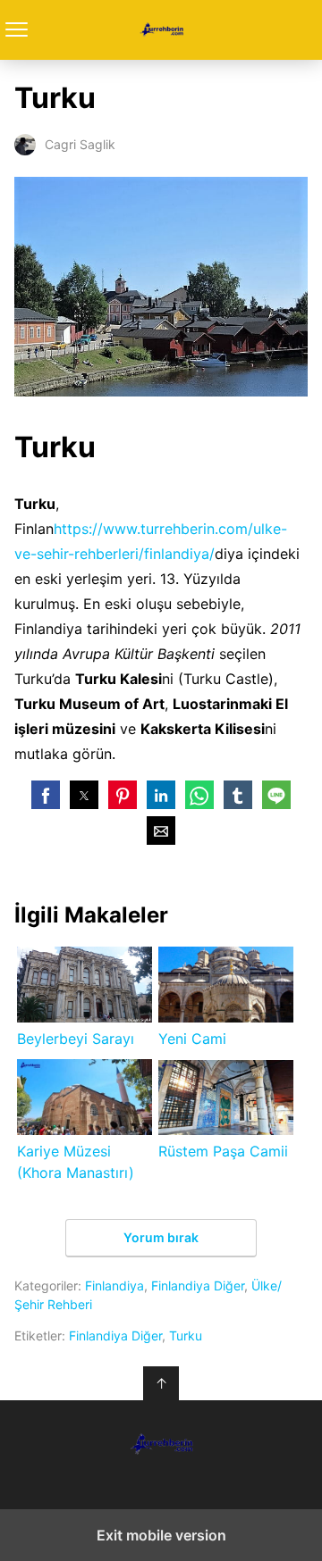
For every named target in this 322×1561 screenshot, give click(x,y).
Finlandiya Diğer (197, 1285)
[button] (45, 794)
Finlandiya (114, 1285)
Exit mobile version (161, 1535)
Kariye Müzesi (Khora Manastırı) (75, 1161)
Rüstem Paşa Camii (223, 1151)
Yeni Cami (192, 1039)
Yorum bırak (161, 1237)
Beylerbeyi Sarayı (75, 1039)
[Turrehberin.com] (161, 1444)
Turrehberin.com (161, 30)
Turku (185, 1335)
